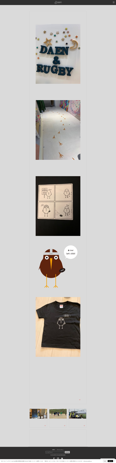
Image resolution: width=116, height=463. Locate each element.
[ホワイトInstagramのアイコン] (58, 458)
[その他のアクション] (79, 15)
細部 (52, 421)
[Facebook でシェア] (36, 396)
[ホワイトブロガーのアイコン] (62, 458)
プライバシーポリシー (60, 449)
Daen (32, 421)
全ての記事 (32, 7)
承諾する (110, 461)
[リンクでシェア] (45, 396)
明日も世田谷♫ (74, 421)
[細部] (58, 414)
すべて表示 (84, 406)
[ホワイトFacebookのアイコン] (54, 458)
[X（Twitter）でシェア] (39, 396)
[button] (113, 2)
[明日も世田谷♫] (77, 414)
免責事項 (53, 449)
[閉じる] (114, 461)
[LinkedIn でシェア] (42, 396)
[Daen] (38, 414)
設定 (105, 461)
